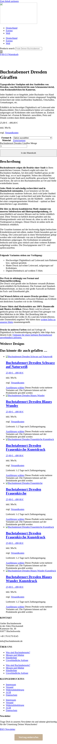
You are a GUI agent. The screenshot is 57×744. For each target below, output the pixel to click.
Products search (7, 48)
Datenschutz (11, 695)
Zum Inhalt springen (9, 1)
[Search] (1, 51)
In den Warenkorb (28, 153)
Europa (9, 30)
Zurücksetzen (19, 140)
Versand (9, 687)
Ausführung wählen (15, 387)
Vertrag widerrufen (28, 737)
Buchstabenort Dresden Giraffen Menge (18, 143)
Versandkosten (11, 132)
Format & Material (6, 139)
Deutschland (11, 28)
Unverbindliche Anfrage (17, 660)
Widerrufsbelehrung (15, 690)
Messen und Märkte (15, 655)
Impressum (11, 684)
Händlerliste (11, 657)
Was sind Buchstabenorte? (18, 652)
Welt (8, 33)
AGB (8, 692)
